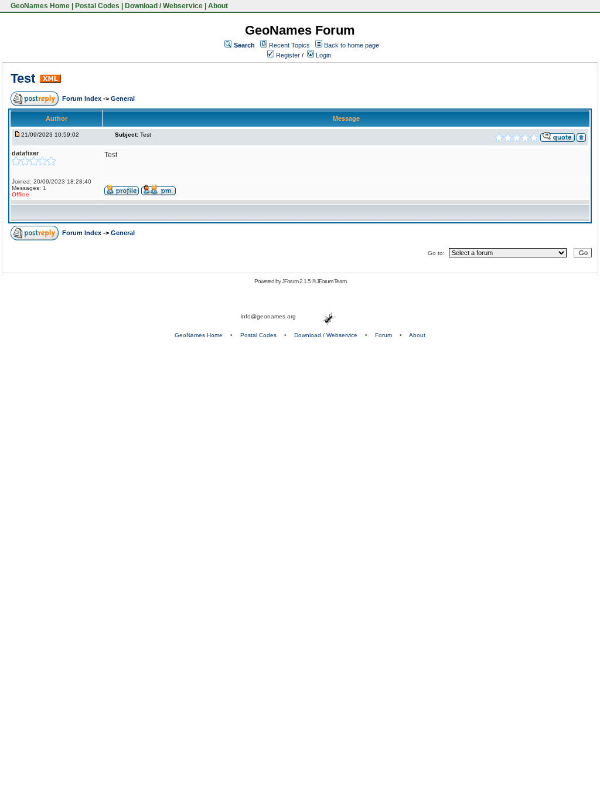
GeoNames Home (39, 6)
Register (287, 55)
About (218, 6)
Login (322, 55)
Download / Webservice (164, 6)
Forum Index (82, 98)
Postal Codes (97, 6)
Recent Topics (289, 45)
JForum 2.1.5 (297, 281)
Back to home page (351, 45)
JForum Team (331, 281)
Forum (383, 335)
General (123, 98)
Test (23, 78)
